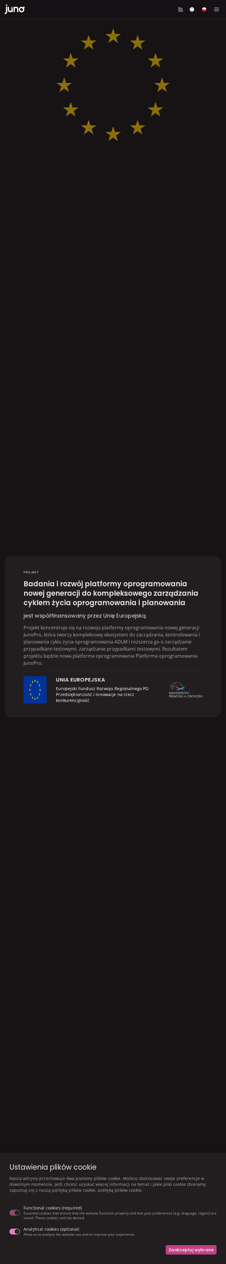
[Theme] (192, 9)
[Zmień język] (204, 9)
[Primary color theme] (180, 9)
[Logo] (15, 9)
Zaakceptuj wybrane (191, 1250)
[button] (180, 9)
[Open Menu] (216, 9)
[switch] (14, 1213)
